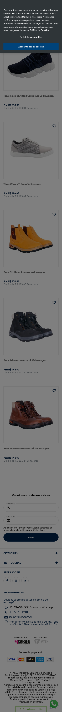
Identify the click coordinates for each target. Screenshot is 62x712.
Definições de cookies (31, 36)
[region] (31, 26)
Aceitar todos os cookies (31, 46)
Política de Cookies (39, 30)
